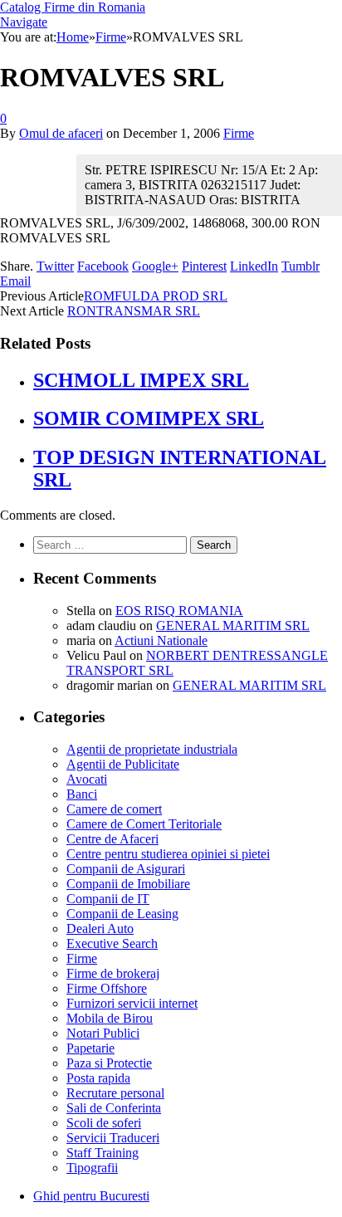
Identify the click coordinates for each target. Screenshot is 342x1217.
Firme (238, 133)
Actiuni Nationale (161, 640)
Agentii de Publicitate (122, 764)
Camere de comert (114, 809)
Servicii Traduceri (112, 1138)
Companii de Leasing (122, 914)
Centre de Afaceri (112, 839)
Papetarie (90, 1048)
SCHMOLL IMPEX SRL (141, 380)
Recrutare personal (115, 1093)
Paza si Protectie (109, 1063)
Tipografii (92, 1168)
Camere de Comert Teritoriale (144, 824)
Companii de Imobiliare (128, 884)
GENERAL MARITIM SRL (233, 625)
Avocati (86, 779)
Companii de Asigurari (125, 869)
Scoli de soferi (103, 1123)
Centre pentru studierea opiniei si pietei (168, 854)
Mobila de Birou (109, 1018)
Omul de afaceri (61, 133)
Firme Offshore (106, 988)
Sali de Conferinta (113, 1108)
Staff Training (102, 1153)
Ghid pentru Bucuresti (91, 1196)
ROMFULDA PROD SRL (155, 296)
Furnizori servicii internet (132, 1003)
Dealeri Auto (100, 928)
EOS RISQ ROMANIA (179, 611)
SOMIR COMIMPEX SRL (148, 418)
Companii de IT (107, 899)
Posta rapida (98, 1078)
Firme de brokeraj (112, 973)
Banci (81, 794)
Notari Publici (102, 1033)
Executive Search (112, 943)
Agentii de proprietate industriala (151, 749)
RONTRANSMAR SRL (133, 311)
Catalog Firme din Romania (72, 7)
